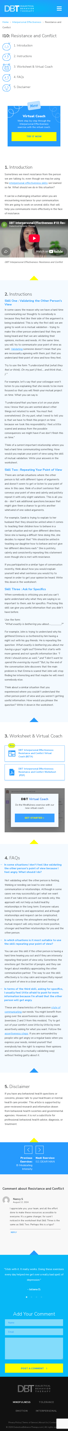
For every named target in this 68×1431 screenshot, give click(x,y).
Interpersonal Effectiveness (27, 22)
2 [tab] (31, 1297)
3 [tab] (36, 1297)
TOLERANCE (46, 1402)
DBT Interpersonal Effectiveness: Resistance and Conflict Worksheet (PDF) (37, 772)
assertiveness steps (16, 1033)
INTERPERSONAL (46, 1410)
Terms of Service (29, 1422)
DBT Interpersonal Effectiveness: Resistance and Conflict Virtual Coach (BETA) (36, 753)
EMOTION (22, 1410)
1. (15, 45)
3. (15, 67)
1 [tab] (26, 1297)
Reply (14, 1232)
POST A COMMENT (33, 1368)
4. (15, 77)
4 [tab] (41, 1297)
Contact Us (54, 1422)
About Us (43, 1422)
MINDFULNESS (22, 1402)
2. (15, 56)
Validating (17, 349)
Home (5, 22)
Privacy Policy (14, 1422)
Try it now (34, 136)
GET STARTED (33, 817)
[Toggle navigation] (60, 9)
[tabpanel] (34, 1281)
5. (15, 87)
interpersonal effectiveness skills (28, 183)
